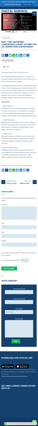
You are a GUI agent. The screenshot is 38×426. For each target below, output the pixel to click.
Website (3, 241)
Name (3, 224)
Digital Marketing (19, 50)
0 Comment (32, 50)
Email (2, 232)
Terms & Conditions (6, 376)
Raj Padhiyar (25, 72)
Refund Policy (23, 376)
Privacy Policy (15, 376)
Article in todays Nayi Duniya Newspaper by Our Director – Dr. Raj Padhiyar (13, 182)
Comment (4, 205)
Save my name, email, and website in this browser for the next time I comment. (18, 254)
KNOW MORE (27, 4)
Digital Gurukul (14, 11)
